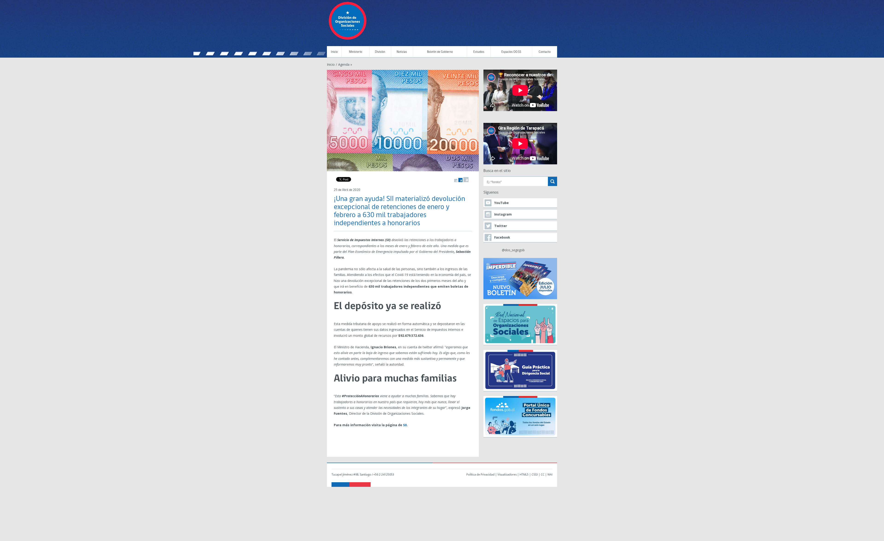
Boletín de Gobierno (440, 52)
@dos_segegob (513, 250)
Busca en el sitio (497, 171)
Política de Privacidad (480, 474)
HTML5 (524, 474)
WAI (549, 474)
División (380, 52)
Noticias (402, 52)
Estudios (478, 52)
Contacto (545, 52)
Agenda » (345, 64)
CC (542, 474)
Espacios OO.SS (511, 52)
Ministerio (355, 52)
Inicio (334, 52)
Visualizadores (507, 474)
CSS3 (535, 474)
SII (405, 425)
